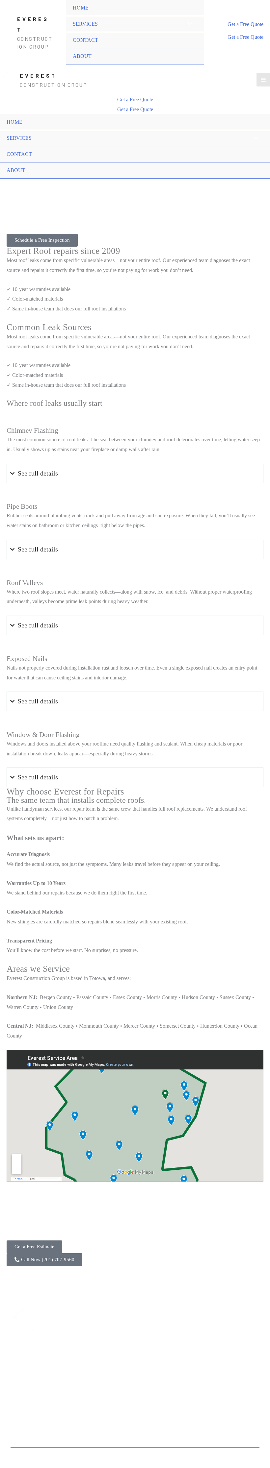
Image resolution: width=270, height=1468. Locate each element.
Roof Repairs (94, 1356)
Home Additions (97, 1404)
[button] (245, 24)
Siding (87, 1380)
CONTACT (85, 40)
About (148, 1332)
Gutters (87, 1392)
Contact (150, 1344)
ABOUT (82, 56)
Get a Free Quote (245, 37)
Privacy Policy (157, 1356)
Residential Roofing (101, 1332)
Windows (90, 1368)
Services (30, 182)
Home (12, 182)
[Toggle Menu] (188, 24)
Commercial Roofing (102, 1344)
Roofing (50, 182)
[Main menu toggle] (263, 79)
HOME (81, 8)
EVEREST (38, 75)
